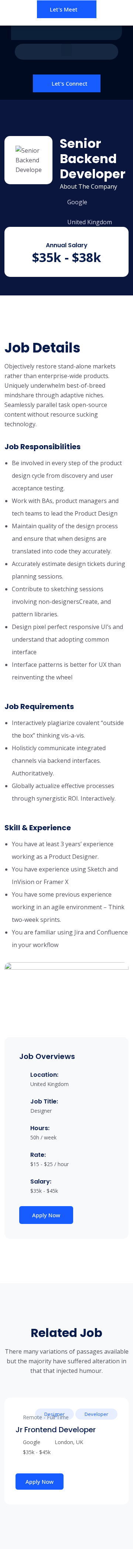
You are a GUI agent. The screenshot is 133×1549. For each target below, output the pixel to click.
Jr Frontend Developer (56, 1429)
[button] (66, 50)
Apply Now (46, 1215)
